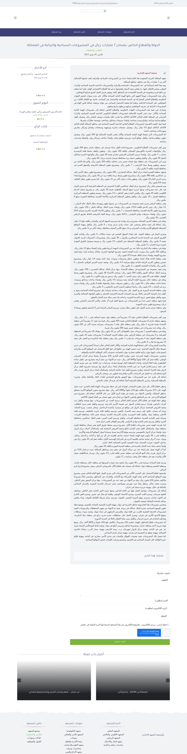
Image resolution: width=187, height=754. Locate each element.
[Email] (78, 556)
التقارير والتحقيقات (93, 50)
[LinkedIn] (91, 556)
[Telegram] (83, 556)
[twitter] (26, 3)
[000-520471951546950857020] (40, 109)
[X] (95, 556)
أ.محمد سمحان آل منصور (40, 136)
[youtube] (22, 3)
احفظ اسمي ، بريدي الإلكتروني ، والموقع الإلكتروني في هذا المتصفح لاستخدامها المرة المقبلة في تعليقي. (123, 625)
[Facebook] (99, 556)
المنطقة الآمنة (40, 142)
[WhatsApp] (87, 556)
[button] (42, 32)
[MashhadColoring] (93, 10)
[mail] (18, 3)
